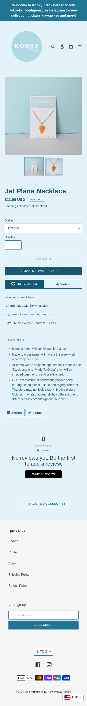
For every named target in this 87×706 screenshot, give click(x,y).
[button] (43, 271)
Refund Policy (18, 585)
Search (13, 541)
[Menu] (79, 46)
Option (9, 220)
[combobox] (73, 697)
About (12, 563)
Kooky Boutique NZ (36, 691)
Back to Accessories (46, 503)
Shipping (10, 206)
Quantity (10, 237)
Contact (13, 552)
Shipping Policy (19, 574)
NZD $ (42, 652)
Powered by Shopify (59, 691)
